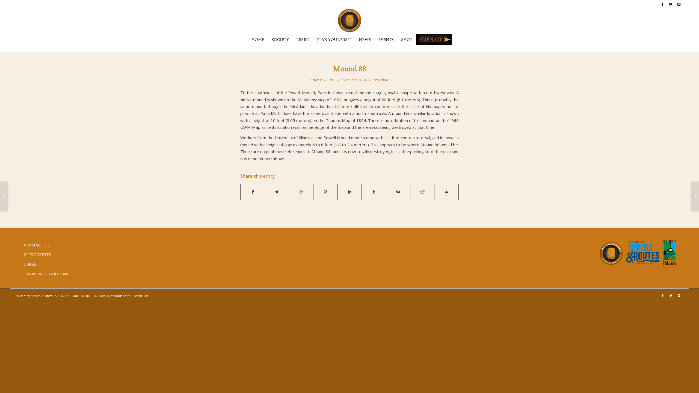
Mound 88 (349, 69)
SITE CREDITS (37, 255)
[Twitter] (671, 4)
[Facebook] (663, 4)
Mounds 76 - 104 (357, 80)
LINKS (30, 265)
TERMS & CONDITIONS (46, 274)
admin (385, 80)
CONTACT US (37, 245)
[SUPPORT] (434, 39)
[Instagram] (679, 4)
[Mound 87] (4, 196)
